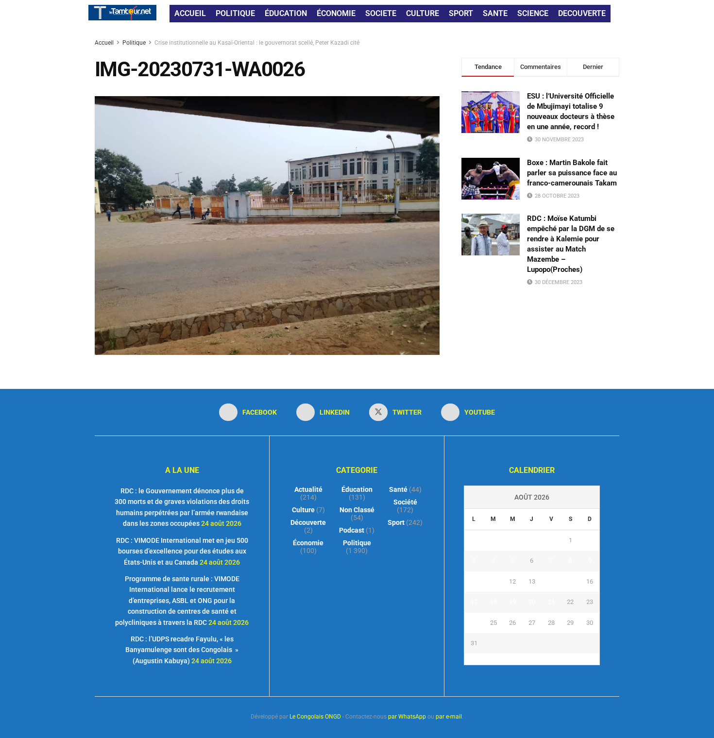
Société (405, 502)
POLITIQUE (235, 13)
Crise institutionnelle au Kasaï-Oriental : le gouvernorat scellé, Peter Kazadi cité (256, 42)
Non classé (357, 510)
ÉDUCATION (286, 13)
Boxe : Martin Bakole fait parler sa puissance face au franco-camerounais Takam (572, 172)
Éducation (357, 489)
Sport (396, 522)
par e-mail (449, 716)
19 (512, 601)
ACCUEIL (190, 13)
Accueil (105, 42)
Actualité (308, 489)
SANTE (495, 13)
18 (493, 601)
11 (493, 581)
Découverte (308, 522)
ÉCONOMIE (336, 13)
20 (531, 601)
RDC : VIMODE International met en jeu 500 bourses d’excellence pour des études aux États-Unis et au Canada (182, 551)
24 (474, 622)
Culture (303, 510)
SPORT (461, 13)
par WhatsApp (407, 716)
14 (551, 581)
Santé (398, 489)
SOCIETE (380, 13)
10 (474, 581)
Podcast (351, 530)
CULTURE (422, 13)
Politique (134, 42)
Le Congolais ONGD (315, 716)
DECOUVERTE (582, 13)
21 (551, 601)
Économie (308, 543)
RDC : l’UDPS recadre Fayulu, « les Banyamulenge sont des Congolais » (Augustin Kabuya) (181, 650)
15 (570, 581)
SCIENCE (532, 13)
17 (474, 601)
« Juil (529, 659)
